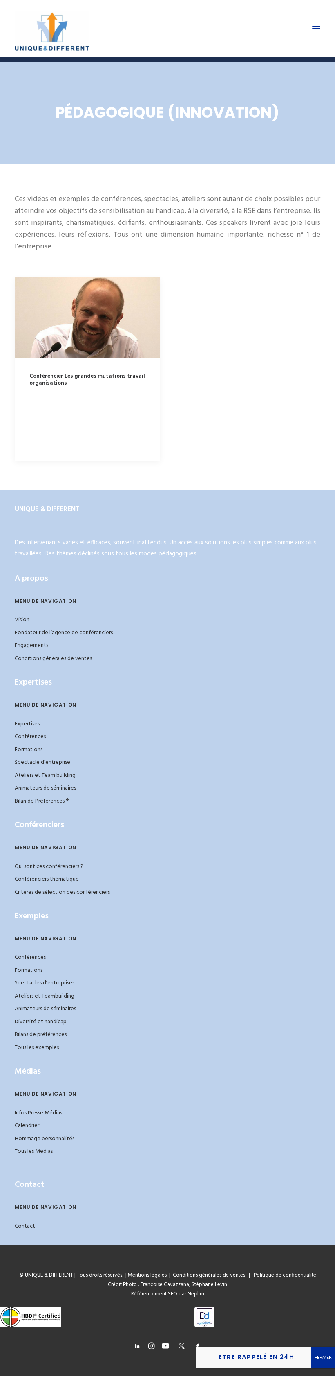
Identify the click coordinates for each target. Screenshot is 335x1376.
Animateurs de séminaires (45, 788)
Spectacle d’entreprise (42, 762)
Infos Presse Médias (38, 1113)
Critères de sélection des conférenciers (62, 892)
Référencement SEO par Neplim (167, 1294)
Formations (28, 749)
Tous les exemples (37, 1047)
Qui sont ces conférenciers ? (49, 866)
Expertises (27, 724)
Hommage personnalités (44, 1138)
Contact (25, 1226)
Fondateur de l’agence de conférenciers (64, 633)
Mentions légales (147, 1275)
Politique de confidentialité (283, 1275)
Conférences (30, 736)
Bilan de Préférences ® (42, 801)
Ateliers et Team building (45, 775)
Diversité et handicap (41, 1022)
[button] (316, 28)
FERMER (323, 1358)
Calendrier (27, 1125)
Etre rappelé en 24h (256, 1357)
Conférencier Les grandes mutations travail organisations (87, 379)
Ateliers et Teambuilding (44, 996)
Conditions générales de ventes (53, 658)
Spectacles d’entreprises (44, 983)
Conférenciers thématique (47, 879)
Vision (22, 619)
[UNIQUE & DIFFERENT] (52, 28)
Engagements (31, 645)
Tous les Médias (34, 1151)
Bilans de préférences (41, 1034)
